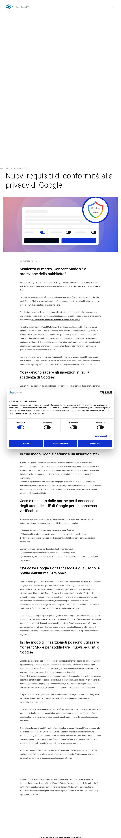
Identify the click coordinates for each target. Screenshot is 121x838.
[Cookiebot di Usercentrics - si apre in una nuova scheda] (101, 392)
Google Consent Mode (49, 582)
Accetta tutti (95, 444)
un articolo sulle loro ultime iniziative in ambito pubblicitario (55, 320)
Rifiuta (26, 444)
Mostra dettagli (101, 436)
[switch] (47, 427)
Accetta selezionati (60, 444)
